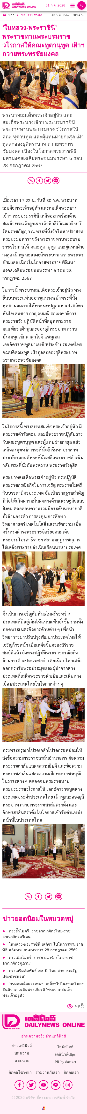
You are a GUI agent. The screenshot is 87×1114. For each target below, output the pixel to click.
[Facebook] (39, 180)
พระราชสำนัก (31, 15)
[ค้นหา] (81, 5)
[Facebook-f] (19, 1085)
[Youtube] (43, 1085)
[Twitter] (47, 180)
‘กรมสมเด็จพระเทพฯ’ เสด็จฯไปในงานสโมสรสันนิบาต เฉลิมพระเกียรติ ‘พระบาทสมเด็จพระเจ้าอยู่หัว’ (43, 989)
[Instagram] (67, 1085)
